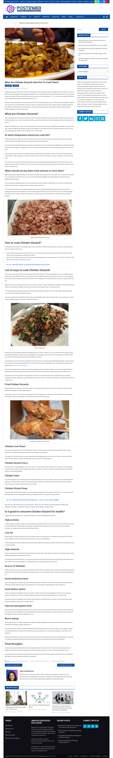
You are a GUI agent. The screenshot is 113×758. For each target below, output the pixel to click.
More (70, 16)
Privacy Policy (11, 735)
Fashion (46, 1)
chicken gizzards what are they (20, 661)
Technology (14, 16)
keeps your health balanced (20, 365)
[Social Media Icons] (80, 118)
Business (23, 16)
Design (34, 1)
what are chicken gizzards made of (40, 661)
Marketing (45, 16)
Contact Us (23, 1)
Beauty (29, 1)
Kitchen (74, 1)
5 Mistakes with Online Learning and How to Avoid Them (16, 708)
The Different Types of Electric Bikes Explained (67, 665)
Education (40, 1)
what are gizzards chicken (58, 661)
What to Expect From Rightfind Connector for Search (93, 45)
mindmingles (43, 709)
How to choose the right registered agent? (39, 706)
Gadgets (37, 16)
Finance (52, 1)
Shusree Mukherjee (23, 88)
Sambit (20, 711)
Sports (91, 1)
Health (57, 1)
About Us (10, 725)
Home (9, 732)
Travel (64, 16)
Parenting (86, 1)
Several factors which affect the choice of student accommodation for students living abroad (62, 708)
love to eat (53, 96)
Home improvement (65, 1)
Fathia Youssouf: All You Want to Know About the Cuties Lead (14, 665)
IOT (30, 16)
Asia (73, 120)
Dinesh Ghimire (52, 756)
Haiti (8, 122)
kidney (6, 293)
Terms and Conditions (14, 738)
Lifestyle (80, 1)
